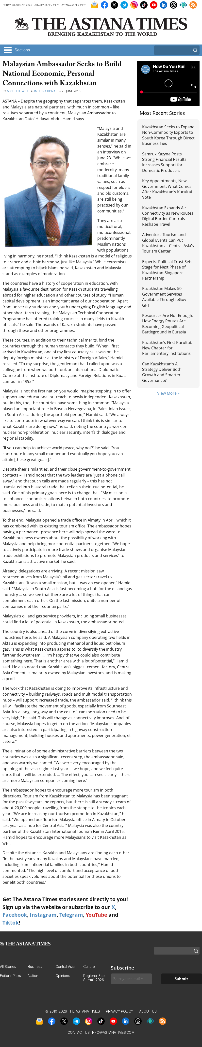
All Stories (8, 966)
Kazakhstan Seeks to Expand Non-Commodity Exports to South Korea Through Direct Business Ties (168, 135)
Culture (89, 966)
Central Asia (65, 966)
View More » (168, 393)
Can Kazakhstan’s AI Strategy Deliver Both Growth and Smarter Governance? (162, 372)
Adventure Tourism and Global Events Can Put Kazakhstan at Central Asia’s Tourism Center (168, 243)
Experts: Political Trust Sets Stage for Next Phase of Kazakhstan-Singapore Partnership (167, 270)
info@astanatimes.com (113, 1032)
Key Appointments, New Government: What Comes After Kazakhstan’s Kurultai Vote (167, 189)
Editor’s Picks (10, 975)
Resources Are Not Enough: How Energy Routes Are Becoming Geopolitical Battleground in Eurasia (167, 324)
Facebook (14, 914)
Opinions (62, 975)
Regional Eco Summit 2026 (94, 977)
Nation (33, 975)
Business (35, 966)
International (45, 91)
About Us (148, 1011)
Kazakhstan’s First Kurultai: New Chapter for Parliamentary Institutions (167, 348)
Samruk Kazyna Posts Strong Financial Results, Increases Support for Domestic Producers (164, 162)
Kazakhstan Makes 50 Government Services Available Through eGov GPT (164, 297)
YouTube (96, 914)
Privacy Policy (119, 1011)
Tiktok (10, 922)
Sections (22, 50)
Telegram (71, 914)
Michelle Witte (18, 91)
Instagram (43, 914)
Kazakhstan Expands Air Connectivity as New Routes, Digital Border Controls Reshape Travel (168, 216)
